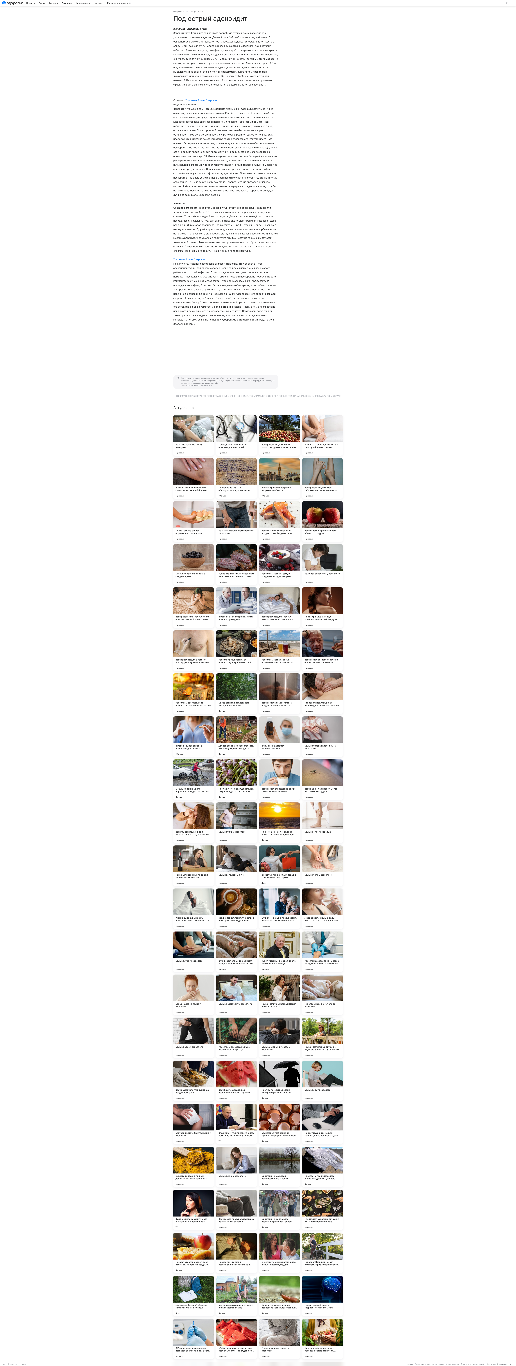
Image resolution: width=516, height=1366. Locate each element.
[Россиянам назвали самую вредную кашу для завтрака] (279, 564)
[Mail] (4, 3)
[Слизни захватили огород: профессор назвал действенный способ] (279, 1296)
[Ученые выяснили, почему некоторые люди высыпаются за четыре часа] (193, 908)
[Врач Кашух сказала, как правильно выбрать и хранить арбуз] (236, 1081)
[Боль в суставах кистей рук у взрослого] (322, 736)
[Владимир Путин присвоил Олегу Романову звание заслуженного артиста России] (236, 1124)
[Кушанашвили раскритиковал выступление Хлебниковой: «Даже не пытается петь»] (193, 1210)
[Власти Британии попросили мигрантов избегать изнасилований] (279, 478)
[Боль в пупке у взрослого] (236, 822)
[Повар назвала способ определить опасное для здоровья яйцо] (193, 521)
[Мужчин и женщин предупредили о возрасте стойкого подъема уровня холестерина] (279, 908)
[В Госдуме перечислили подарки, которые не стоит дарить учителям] (279, 865)
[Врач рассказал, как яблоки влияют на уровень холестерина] (279, 435)
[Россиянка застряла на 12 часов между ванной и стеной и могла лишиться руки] (322, 952)
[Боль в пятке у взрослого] (193, 952)
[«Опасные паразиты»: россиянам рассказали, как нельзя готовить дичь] (236, 564)
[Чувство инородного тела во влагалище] (322, 995)
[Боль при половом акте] (236, 865)
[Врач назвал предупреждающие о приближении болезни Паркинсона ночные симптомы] (236, 1210)
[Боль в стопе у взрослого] (322, 865)
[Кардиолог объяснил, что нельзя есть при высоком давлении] (236, 908)
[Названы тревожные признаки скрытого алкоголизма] (193, 865)
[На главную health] (14, 3)
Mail (4, 1364)
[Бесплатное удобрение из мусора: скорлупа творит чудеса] (279, 1124)
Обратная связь (452, 1364)
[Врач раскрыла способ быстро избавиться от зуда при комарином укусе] (322, 779)
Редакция (409, 1364)
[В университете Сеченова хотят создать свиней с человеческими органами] (236, 952)
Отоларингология (196, 11)
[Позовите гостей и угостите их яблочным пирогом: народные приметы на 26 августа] (193, 1253)
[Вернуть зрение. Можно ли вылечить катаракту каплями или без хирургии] (193, 822)
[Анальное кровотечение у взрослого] (279, 1339)
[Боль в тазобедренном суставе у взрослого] (236, 521)
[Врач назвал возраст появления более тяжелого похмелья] (322, 650)
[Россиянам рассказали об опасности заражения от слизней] (193, 693)
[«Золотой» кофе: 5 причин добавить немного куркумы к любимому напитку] (193, 1167)
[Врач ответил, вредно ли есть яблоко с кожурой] (322, 521)
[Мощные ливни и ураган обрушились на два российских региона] (193, 779)
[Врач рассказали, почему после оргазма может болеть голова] (193, 607)
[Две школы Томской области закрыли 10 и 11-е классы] (193, 1296)
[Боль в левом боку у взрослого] (236, 995)
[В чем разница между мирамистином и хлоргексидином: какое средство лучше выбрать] (279, 736)
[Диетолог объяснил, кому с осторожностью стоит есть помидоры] (322, 1339)
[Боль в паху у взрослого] (322, 1081)
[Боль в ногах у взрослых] (322, 822)
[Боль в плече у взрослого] (236, 1167)
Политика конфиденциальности (498, 1364)
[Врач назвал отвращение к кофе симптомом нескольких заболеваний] (279, 779)
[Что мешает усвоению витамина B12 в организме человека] (322, 1210)
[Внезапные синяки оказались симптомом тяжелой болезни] (193, 478)
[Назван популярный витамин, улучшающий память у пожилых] (322, 1038)
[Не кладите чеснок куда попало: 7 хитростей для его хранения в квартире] (236, 779)
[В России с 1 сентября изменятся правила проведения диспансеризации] (236, 607)
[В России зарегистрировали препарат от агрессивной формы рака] (193, 1339)
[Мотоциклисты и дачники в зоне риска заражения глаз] (236, 1296)
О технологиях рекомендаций (472, 1364)
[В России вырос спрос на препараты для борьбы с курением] (193, 736)
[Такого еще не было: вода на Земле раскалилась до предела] (279, 822)
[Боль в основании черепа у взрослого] (279, 1038)
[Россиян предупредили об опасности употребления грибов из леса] (236, 650)
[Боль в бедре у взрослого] (193, 1038)
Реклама (22, 1364)
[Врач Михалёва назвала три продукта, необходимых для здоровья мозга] (279, 521)
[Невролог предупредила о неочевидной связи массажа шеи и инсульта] (322, 693)
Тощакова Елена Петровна (201, 100)
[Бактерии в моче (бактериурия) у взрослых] (193, 1124)
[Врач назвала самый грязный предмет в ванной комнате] (279, 693)
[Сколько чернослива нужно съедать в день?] (193, 564)
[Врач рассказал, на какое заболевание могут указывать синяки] (322, 478)
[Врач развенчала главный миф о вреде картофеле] (193, 1081)
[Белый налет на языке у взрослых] (193, 995)
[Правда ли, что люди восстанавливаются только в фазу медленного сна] (236, 1253)
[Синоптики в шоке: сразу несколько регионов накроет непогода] (279, 1210)
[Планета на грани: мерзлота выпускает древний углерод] (322, 1167)
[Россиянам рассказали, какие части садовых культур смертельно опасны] (236, 1038)
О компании (12, 1364)
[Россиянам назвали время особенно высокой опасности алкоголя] (279, 650)
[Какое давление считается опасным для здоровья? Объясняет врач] (236, 435)
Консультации (179, 11)
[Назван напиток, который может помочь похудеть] (279, 995)
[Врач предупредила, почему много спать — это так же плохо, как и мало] (279, 607)
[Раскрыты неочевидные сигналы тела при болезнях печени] (322, 435)
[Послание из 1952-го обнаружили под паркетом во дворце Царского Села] (236, 478)
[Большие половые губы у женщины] (193, 435)
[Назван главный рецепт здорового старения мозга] (322, 1296)
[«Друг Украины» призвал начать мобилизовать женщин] (279, 952)
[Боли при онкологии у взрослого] (322, 564)
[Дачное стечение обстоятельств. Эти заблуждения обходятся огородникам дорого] (236, 736)
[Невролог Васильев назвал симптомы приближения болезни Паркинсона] (322, 1253)
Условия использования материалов (429, 1364)
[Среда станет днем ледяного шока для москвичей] (236, 693)
